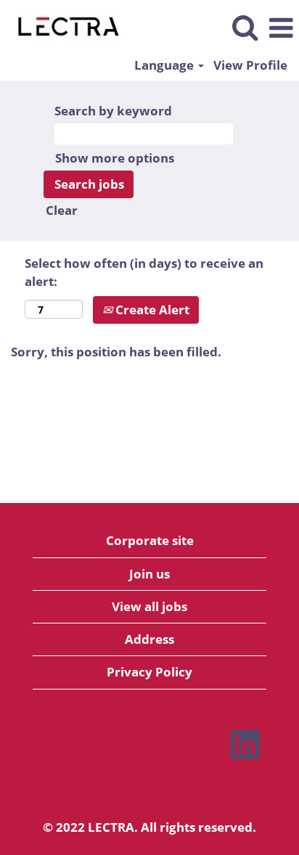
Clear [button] (62, 210)
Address (149, 639)
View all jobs (149, 606)
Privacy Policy (149, 671)
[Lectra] (63, 27)
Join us (149, 573)
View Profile (250, 65)
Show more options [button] (114, 158)
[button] (281, 28)
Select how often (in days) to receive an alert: (144, 272)
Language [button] (165, 65)
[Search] (244, 27)
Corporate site (150, 540)
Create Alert (150, 309)
